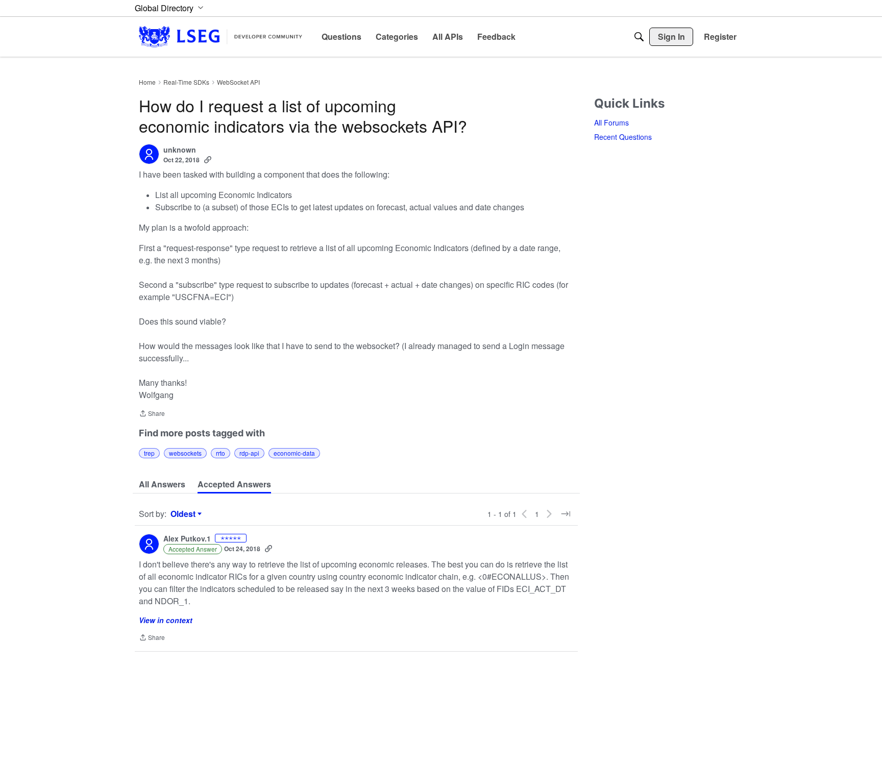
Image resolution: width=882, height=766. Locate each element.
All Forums (611, 122)
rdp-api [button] (249, 453)
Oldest (184, 514)
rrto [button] (220, 453)
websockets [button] (185, 453)
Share (152, 414)
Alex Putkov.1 (187, 538)
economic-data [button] (294, 453)
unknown (179, 150)
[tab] (162, 484)
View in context (165, 620)
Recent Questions (623, 137)
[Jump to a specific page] (565, 514)
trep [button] (149, 453)
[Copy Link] (208, 159)
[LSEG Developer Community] (220, 36)
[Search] (639, 37)
